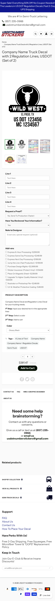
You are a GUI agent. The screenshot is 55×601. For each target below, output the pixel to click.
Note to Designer (13, 230)
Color (9, 326)
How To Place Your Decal (16, 528)
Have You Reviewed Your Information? (23, 221)
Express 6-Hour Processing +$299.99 (24, 252)
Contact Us (8, 392)
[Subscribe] (50, 568)
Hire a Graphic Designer (34, 392)
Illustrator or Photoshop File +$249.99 (23, 283)
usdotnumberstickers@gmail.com (26, 24)
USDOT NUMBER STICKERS (30, 583)
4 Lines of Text (21, 338)
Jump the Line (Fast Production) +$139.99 (25, 263)
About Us (7, 398)
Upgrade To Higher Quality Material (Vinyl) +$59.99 (24, 278)
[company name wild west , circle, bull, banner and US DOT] (27, 106)
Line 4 (8, 202)
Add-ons (9, 248)
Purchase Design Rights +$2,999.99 (23, 266)
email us (29, 435)
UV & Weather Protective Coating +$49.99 (26, 287)
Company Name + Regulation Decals (22, 343)
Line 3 (8, 192)
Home (4, 42)
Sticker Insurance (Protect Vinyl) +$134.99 (25, 270)
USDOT (23, 348)
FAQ (18, 392)
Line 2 (8, 183)
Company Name (38, 338)
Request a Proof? (13, 211)
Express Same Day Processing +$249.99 (25, 256)
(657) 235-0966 (14, 21)
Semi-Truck (12, 348)
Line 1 (8, 173)
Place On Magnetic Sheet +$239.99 (23, 273)
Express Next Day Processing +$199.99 (24, 259)
